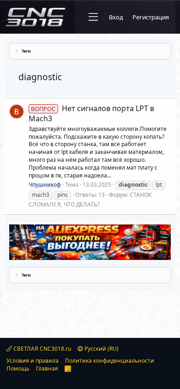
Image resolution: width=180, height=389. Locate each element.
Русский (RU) (101, 349)
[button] (93, 17)
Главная (47, 368)
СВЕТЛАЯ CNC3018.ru (41, 349)
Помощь (18, 368)
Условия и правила (32, 361)
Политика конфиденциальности (109, 361)
